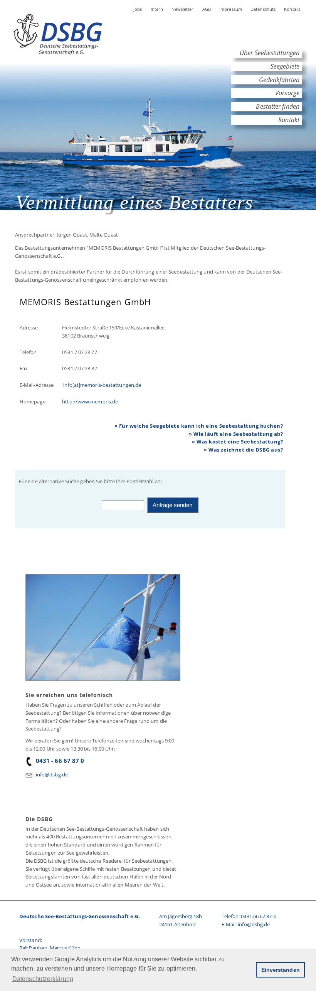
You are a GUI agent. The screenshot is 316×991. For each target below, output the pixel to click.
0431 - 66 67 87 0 (60, 760)
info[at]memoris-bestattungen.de (101, 384)
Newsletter (182, 9)
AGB (206, 9)
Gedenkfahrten (279, 80)
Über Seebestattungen (269, 53)
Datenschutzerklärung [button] (42, 979)
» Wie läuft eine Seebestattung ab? (236, 433)
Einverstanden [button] (280, 970)
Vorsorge (287, 93)
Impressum (230, 9)
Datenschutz (263, 9)
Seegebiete (285, 66)
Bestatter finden (277, 106)
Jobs (137, 9)
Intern (157, 9)
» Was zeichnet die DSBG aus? (243, 449)
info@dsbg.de (52, 774)
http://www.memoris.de (90, 401)
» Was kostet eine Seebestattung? (237, 441)
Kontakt (292, 9)
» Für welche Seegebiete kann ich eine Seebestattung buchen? (198, 425)
